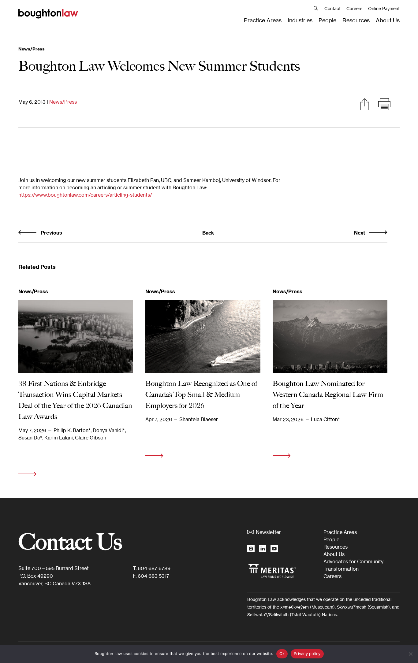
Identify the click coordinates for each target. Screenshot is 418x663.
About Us (388, 20)
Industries (300, 20)
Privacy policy (307, 653)
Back (208, 233)
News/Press (63, 102)
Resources (356, 20)
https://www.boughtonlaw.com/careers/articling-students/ (85, 195)
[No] (410, 654)
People (327, 20)
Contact (332, 8)
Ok (282, 653)
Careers (354, 8)
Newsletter (268, 532)
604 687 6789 (154, 568)
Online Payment (384, 8)
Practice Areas (263, 20)
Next (360, 233)
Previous (50, 233)
